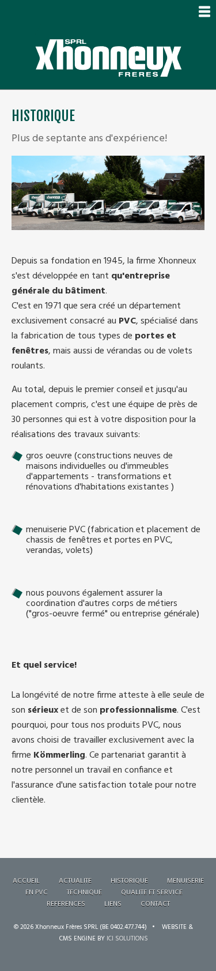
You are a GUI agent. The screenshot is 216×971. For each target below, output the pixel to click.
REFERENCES (66, 904)
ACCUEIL (26, 881)
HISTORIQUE (129, 881)
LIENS (113, 904)
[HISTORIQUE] (108, 163)
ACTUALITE (75, 881)
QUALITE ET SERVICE (152, 892)
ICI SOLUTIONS (127, 939)
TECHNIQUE (84, 892)
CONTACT (155, 904)
